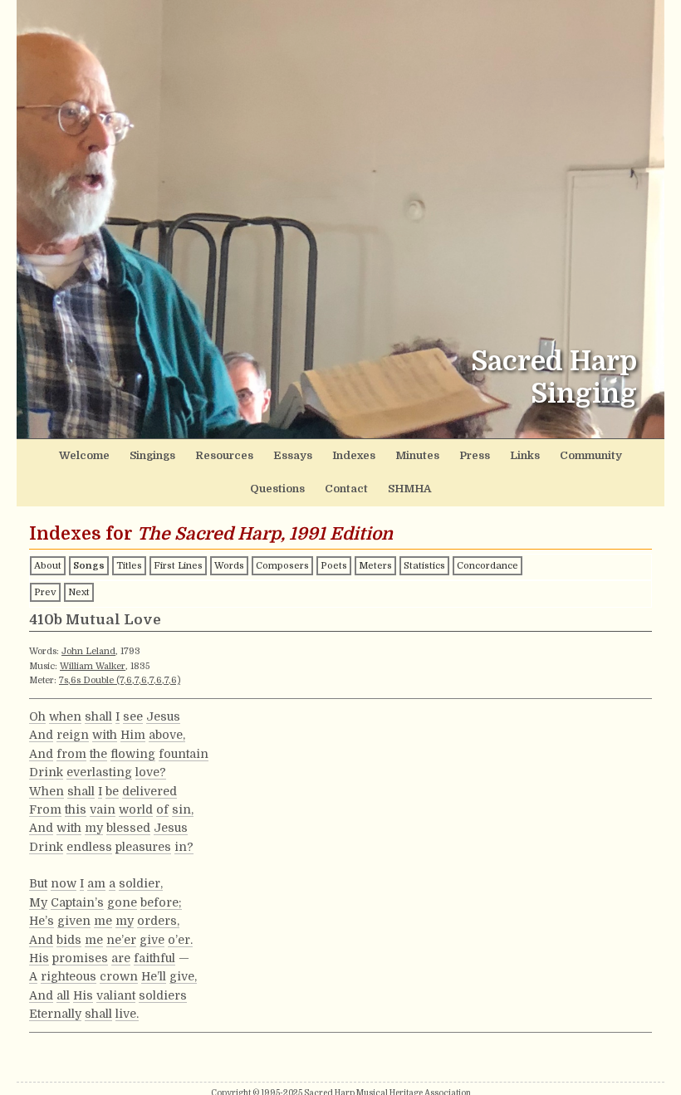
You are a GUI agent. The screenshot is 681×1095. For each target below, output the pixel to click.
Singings (152, 455)
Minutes (417, 455)
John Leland (88, 651)
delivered (149, 791)
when (65, 716)
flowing (132, 753)
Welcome (84, 455)
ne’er (121, 939)
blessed (128, 827)
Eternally (55, 1013)
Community (591, 455)
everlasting (99, 772)
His (39, 958)
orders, (158, 920)
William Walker (92, 666)
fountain (183, 753)
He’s (41, 920)
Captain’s (77, 902)
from (71, 753)
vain (102, 809)
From (45, 809)
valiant (115, 995)
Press (474, 455)
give (152, 939)
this (75, 809)
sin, (183, 809)
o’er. (180, 939)
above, (167, 734)
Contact (346, 488)
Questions (277, 488)
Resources (224, 455)
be (112, 791)
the (98, 753)
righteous (68, 976)
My (38, 902)
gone (122, 902)
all (63, 995)
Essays (292, 455)
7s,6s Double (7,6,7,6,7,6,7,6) (119, 680)
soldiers (163, 995)
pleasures (143, 846)
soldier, (141, 883)
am (96, 883)
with (104, 734)
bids (68, 939)
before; (161, 902)
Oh (37, 716)
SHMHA (409, 488)
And (41, 734)
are (120, 958)
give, (183, 976)
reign (72, 734)
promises (80, 958)
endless (89, 846)
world (136, 809)
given (74, 920)
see (133, 716)
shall (98, 716)
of (162, 809)
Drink (46, 772)
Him (132, 734)
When (46, 791)
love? (150, 772)
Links (525, 455)
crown (119, 976)
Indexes (353, 455)
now (63, 883)
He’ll (153, 976)
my (94, 827)
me (103, 920)
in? (184, 846)
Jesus (163, 716)
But (38, 883)
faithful (154, 958)
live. (127, 1013)
